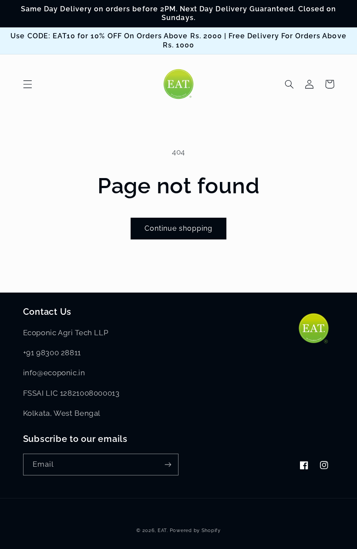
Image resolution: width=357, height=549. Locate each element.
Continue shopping (179, 228)
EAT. (163, 530)
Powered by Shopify (195, 530)
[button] (27, 84)
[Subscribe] (168, 464)
